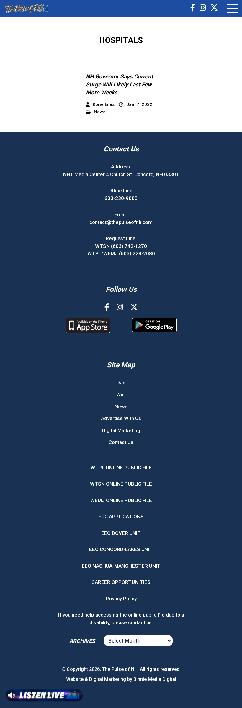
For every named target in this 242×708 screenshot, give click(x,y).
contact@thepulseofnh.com (121, 222)
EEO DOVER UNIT (121, 533)
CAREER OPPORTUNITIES (121, 582)
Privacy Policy (121, 599)
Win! (121, 394)
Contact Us (121, 442)
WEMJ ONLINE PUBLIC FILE (121, 500)
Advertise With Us (121, 418)
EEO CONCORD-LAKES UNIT (121, 549)
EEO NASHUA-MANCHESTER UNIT (121, 566)
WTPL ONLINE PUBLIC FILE (121, 468)
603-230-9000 (121, 198)
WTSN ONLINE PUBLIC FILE (121, 484)
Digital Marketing (121, 430)
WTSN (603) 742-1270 (121, 246)
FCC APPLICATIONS (121, 516)
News (99, 112)
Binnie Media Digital (154, 679)
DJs (121, 383)
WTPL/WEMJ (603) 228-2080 (121, 253)
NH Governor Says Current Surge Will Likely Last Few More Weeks (119, 84)
